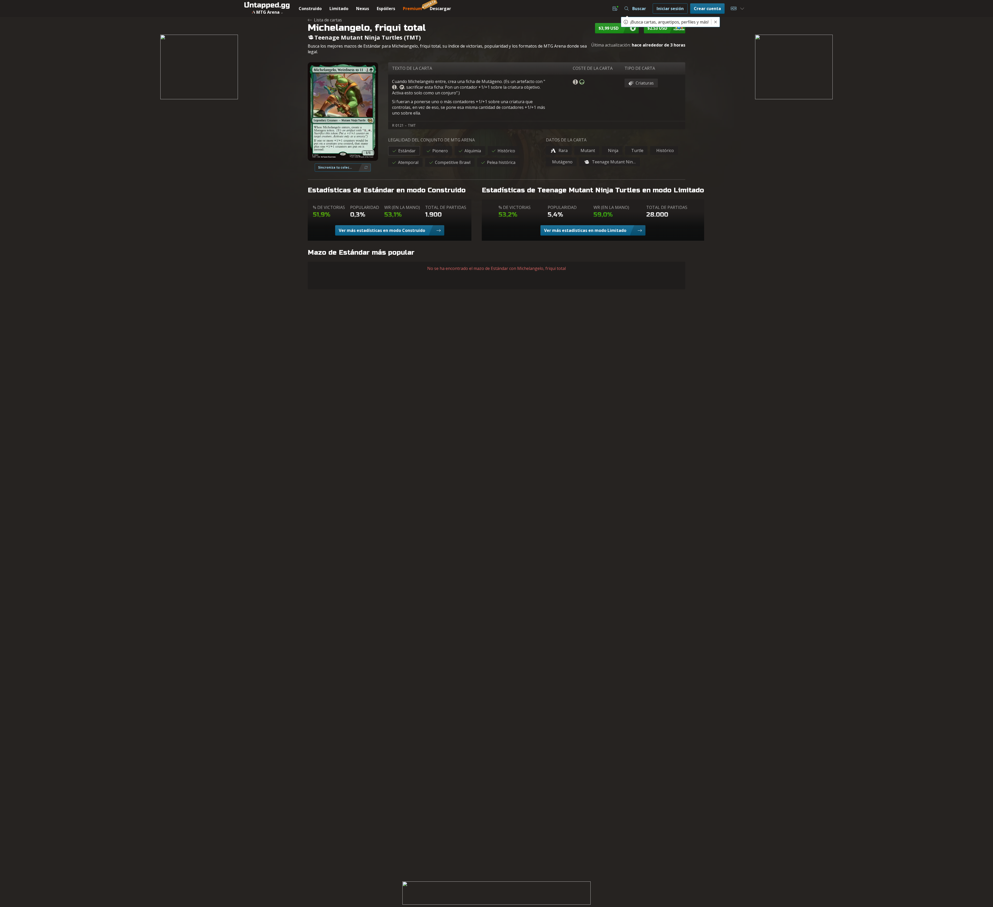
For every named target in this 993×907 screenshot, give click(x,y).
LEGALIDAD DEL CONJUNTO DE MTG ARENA (431, 140)
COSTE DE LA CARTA (593, 68)
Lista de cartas (328, 20)
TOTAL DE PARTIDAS (445, 207)
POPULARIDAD (364, 207)
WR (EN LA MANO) (402, 207)
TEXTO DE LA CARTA (412, 68)
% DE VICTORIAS (329, 207)
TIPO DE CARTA (640, 68)
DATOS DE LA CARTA (566, 140)
